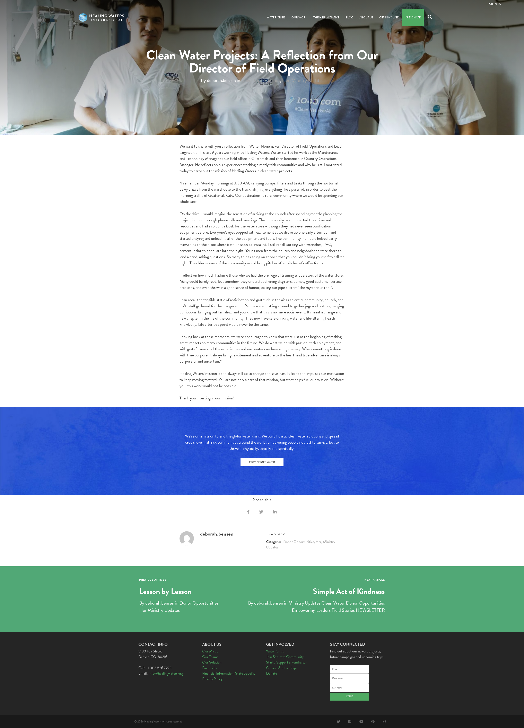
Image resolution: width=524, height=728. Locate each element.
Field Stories (343, 610)
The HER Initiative (326, 17)
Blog (349, 17)
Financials (209, 667)
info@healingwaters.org (166, 673)
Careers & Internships (281, 667)
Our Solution (211, 662)
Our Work (299, 17)
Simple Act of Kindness (349, 591)
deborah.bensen (159, 602)
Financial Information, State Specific (228, 673)
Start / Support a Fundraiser (286, 662)
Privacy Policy (212, 679)
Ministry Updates (307, 80)
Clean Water (333, 602)
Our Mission (211, 651)
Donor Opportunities (260, 80)
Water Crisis (276, 17)
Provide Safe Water (262, 462)
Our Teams (210, 656)
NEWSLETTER (370, 610)
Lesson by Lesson (165, 591)
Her (285, 80)
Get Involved (389, 17)
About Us (366, 17)
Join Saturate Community (285, 656)
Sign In (495, 4)
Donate (414, 17)
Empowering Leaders (311, 610)
